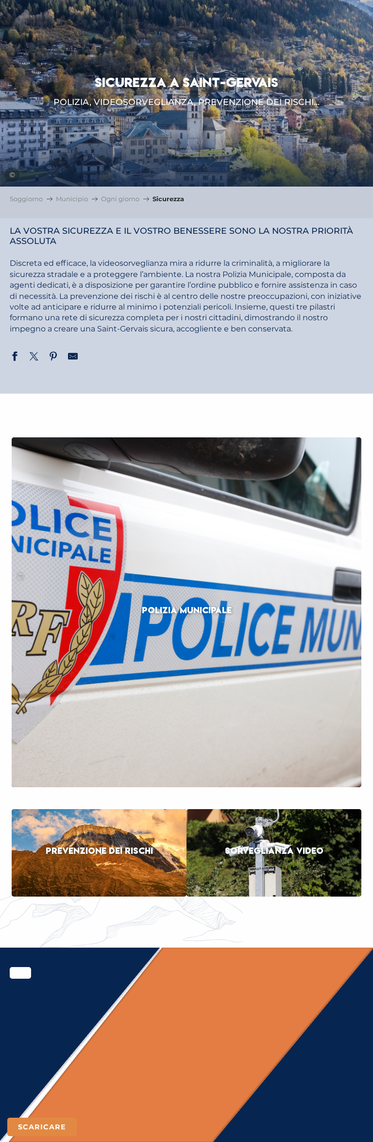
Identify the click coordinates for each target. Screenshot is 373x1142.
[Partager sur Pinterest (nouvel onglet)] (53, 357)
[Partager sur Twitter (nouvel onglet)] (34, 357)
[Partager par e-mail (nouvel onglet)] (73, 357)
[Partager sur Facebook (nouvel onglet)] (14, 357)
